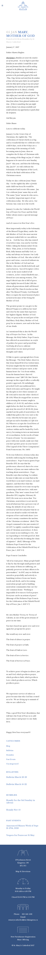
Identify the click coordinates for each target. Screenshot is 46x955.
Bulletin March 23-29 (16, 777)
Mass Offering (23, 940)
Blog (8, 746)
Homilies (26, 39)
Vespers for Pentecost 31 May (20, 835)
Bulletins (9, 750)
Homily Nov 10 (13, 810)
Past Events (11, 759)
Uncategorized (12, 764)
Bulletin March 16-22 (16, 784)
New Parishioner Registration (23, 937)
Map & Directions (23, 871)
